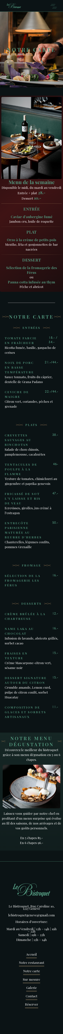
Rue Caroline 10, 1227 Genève (38, 907)
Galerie (31, 987)
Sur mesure (31, 979)
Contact (31, 996)
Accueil (31, 954)
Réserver (31, 1004)
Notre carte (31, 971)
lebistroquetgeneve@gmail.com (31, 915)
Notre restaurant (31, 962)
